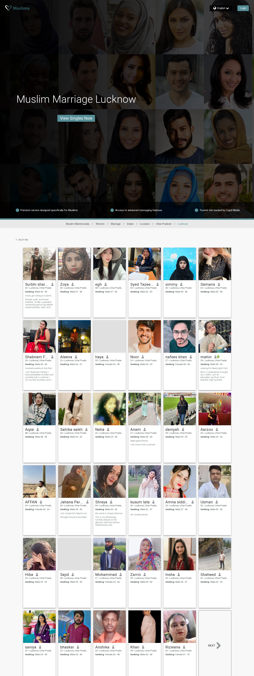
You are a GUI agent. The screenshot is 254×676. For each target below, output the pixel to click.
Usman (206, 502)
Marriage (116, 223)
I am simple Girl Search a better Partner (74, 513)
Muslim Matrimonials (78, 223)
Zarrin (135, 574)
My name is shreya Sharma (108, 513)
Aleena (66, 357)
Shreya (101, 502)
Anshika (102, 647)
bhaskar (67, 647)
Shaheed (208, 574)
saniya (30, 647)
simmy (171, 284)
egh (98, 284)
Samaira (207, 284)
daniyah (172, 429)
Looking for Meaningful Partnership (214, 368)
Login (243, 8)
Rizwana (172, 647)
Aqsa (29, 429)
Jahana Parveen (72, 502)
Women (100, 223)
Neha (99, 429)
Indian (130, 223)
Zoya (64, 284)
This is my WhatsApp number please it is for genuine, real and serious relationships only (107, 521)
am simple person (139, 514)
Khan (134, 647)
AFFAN (31, 502)
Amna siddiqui (177, 502)
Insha (170, 574)
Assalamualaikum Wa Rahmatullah (39, 368)
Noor (134, 357)
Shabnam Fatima (37, 357)
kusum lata (140, 502)
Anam (135, 429)
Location (145, 223)
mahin (206, 357)
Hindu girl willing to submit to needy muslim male (39, 295)
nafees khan (176, 357)
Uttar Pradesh (164, 223)
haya (99, 357)
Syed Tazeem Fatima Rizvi (142, 284)
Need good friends (139, 440)
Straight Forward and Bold (73, 517)
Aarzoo (206, 429)
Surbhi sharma (37, 284)
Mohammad (106, 574)
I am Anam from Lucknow (142, 444)
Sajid (64, 574)
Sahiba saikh (71, 429)
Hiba (29, 574)
